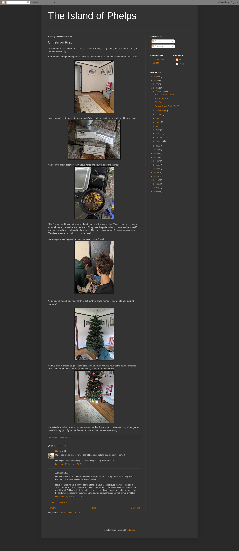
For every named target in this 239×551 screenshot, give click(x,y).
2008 (155, 191)
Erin (181, 59)
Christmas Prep (162, 98)
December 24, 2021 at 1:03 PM (69, 497)
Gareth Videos (159, 59)
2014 (155, 169)
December (160, 91)
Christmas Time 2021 (164, 95)
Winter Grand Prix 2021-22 (167, 106)
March (159, 133)
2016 (155, 161)
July (158, 118)
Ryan (181, 64)
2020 (155, 146)
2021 (155, 88)
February (160, 137)
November (160, 111)
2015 (155, 165)
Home (95, 508)
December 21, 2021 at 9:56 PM (69, 464)
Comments (159, 46)
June (158, 122)
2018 (155, 153)
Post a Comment (59, 502)
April (158, 130)
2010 (155, 184)
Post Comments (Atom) (70, 513)
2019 (155, 150)
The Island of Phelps (92, 15)
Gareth (156, 63)
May (158, 126)
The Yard (159, 102)
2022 (155, 84)
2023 (155, 80)
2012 (155, 176)
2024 (155, 77)
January (159, 141)
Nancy (58, 451)
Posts (156, 41)
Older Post (135, 508)
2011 (155, 180)
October (159, 115)
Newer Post (54, 508)
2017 (155, 157)
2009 (155, 188)
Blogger (131, 530)
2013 (155, 172)
